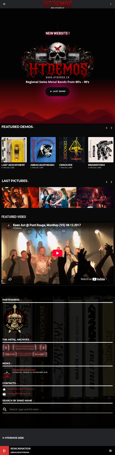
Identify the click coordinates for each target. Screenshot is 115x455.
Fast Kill (94, 165)
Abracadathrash (13, 165)
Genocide (36, 165)
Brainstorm (67, 165)
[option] (43, 152)
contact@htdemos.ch (18, 393)
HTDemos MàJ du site (24, 370)
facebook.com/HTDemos (20, 388)
